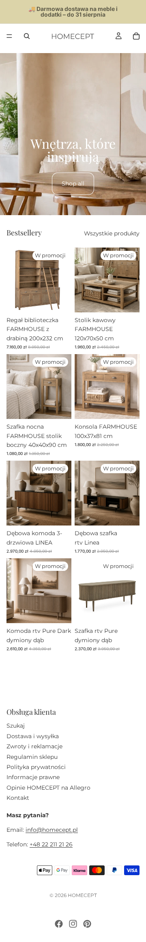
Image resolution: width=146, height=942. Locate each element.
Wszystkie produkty (112, 233)
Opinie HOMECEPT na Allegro (48, 787)
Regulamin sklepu (32, 756)
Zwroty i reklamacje (34, 746)
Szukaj (15, 725)
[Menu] (9, 36)
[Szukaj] (27, 36)
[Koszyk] (136, 36)
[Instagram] (73, 924)
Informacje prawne (33, 777)
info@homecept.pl (52, 829)
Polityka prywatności (36, 767)
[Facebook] (59, 924)
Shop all (73, 183)
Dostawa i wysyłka (32, 735)
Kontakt (17, 797)
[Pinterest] (87, 924)
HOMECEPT (82, 895)
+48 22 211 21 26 (51, 844)
